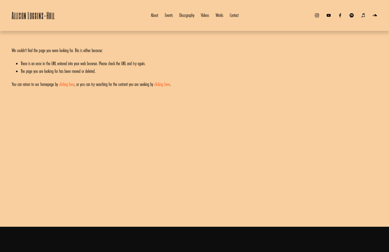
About (154, 15)
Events (169, 15)
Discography (186, 15)
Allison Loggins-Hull (33, 15)
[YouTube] (328, 15)
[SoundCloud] (374, 15)
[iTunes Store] (363, 15)
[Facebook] (340, 15)
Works (219, 15)
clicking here (67, 84)
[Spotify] (351, 15)
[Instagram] (316, 15)
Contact (234, 15)
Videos (205, 15)
